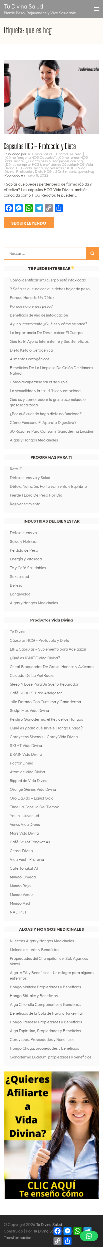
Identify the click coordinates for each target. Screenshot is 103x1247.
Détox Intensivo (23, 532)
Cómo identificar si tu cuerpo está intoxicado (48, 279)
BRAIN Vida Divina (26, 754)
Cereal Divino (21, 850)
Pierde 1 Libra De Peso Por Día (36, 495)
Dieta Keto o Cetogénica (31, 350)
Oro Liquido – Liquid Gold (32, 798)
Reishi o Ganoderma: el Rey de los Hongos (46, 719)
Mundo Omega (23, 876)
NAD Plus (18, 911)
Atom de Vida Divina (27, 771)
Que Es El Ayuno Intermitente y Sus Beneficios (49, 341)
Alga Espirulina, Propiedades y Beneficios (45, 1030)
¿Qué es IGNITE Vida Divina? (35, 657)
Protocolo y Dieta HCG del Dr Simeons (46, 171)
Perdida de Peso (24, 550)
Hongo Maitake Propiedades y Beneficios (45, 986)
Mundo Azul (20, 903)
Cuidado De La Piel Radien (33, 675)
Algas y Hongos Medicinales (34, 439)
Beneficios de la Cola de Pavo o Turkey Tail (46, 1013)
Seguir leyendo (28, 223)
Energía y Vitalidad (26, 558)
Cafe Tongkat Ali (24, 868)
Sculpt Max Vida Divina (29, 710)
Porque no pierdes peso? (31, 306)
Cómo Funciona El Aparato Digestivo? (43, 422)
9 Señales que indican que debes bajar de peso (50, 288)
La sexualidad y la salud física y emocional (45, 390)
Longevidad (20, 593)
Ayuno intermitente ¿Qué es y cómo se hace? (49, 323)
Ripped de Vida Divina (29, 780)
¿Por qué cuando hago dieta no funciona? (46, 413)
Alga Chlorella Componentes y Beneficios (45, 1004)
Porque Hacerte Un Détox (32, 297)
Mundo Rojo (20, 885)
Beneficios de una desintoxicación (39, 315)
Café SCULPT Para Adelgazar (36, 692)
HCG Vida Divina (29, 168)
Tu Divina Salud (23, 6)
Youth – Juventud (24, 815)
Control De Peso (68, 154)
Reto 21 (16, 468)
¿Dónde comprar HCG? (22, 164)
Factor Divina (21, 762)
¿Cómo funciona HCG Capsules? (30, 157)
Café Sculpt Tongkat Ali (30, 841)
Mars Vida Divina (24, 833)
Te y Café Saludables (28, 567)
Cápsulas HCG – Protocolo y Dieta (40, 145)
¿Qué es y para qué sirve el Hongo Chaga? (46, 727)
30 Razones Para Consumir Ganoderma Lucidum (52, 431)
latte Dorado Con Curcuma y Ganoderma (45, 701)
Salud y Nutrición (24, 541)
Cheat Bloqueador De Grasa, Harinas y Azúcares (52, 666)
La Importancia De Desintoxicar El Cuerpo (46, 332)
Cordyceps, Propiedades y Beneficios (42, 1039)
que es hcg (86, 171)
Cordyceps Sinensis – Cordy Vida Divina (44, 736)
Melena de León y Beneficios (34, 949)
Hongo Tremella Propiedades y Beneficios (46, 1021)
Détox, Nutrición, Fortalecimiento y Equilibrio (48, 486)
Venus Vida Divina (25, 824)
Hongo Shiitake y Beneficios (34, 995)
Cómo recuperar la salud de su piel (39, 381)
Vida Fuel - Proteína (27, 859)
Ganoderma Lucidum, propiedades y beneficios (51, 1056)
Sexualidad (19, 576)
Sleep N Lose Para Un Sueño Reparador (44, 684)
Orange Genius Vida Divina (33, 789)
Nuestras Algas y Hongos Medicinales (42, 940)
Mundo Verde (21, 894)
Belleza (16, 585)
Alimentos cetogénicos (30, 358)
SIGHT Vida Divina (26, 745)
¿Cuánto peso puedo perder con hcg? (55, 161)
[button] (89, 1236)
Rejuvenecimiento (25, 503)
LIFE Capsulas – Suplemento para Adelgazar (48, 649)
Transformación (17, 1237)
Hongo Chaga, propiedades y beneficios (45, 1048)
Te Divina (18, 631)
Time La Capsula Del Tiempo (35, 806)
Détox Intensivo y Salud (30, 477)
